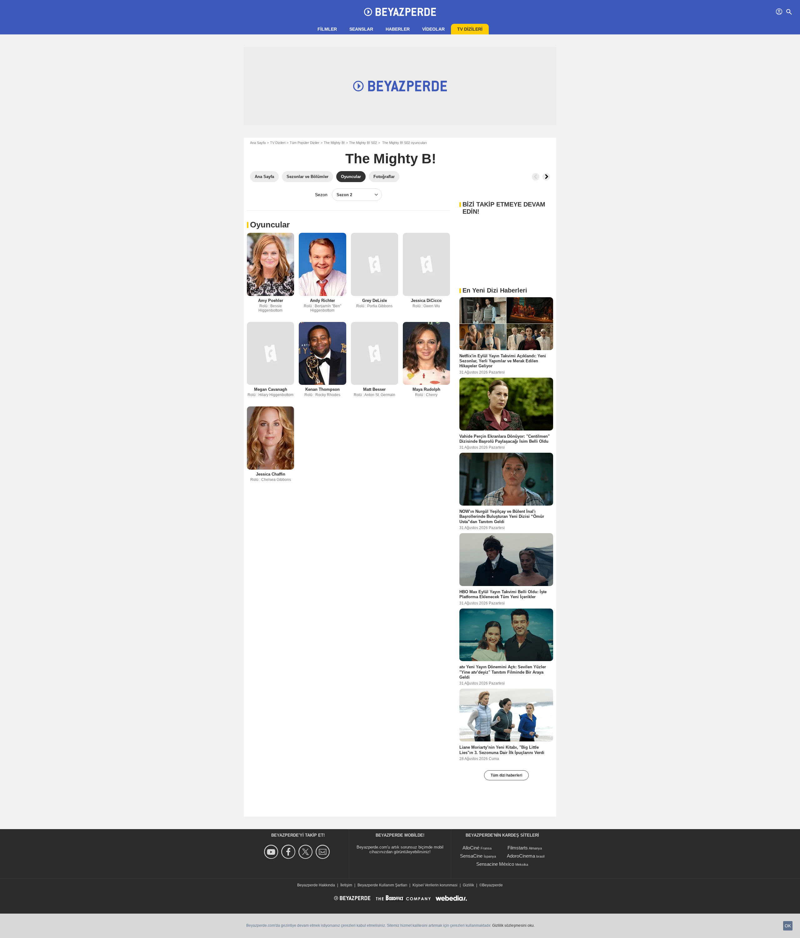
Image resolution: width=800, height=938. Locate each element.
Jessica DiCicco (426, 300)
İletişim (346, 885)
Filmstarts (518, 847)
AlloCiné (470, 847)
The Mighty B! (334, 143)
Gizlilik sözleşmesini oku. (513, 925)
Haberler (398, 29)
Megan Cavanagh (270, 389)
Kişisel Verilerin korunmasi (435, 885)
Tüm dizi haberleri (506, 775)
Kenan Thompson (322, 389)
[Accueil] (400, 12)
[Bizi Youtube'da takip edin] (272, 852)
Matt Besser (374, 389)
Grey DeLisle (374, 300)
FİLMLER (327, 29)
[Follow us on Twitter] (306, 852)
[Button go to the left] (535, 177)
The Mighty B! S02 (363, 143)
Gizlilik (468, 885)
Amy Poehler (270, 300)
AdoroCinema (521, 856)
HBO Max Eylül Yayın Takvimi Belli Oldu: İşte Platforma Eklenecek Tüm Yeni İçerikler (503, 594)
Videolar (433, 29)
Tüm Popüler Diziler (304, 143)
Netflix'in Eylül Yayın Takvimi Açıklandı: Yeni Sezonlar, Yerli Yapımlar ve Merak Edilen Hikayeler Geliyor (502, 361)
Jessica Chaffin (270, 474)
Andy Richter (322, 300)
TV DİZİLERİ (469, 29)
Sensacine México (495, 864)
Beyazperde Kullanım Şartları (382, 885)
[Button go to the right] (546, 177)
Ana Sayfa (258, 143)
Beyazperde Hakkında (316, 885)
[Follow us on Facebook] (289, 852)
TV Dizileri (277, 143)
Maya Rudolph (426, 389)
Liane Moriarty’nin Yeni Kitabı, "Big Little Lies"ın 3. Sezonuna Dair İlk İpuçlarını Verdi (501, 750)
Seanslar (361, 29)
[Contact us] (324, 852)
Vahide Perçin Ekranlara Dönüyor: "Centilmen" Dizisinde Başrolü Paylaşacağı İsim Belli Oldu (504, 438)
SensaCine (471, 856)
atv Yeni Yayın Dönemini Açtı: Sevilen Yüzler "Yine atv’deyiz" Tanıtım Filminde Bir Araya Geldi (502, 672)
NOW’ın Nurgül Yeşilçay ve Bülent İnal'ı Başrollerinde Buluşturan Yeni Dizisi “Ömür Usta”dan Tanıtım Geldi (501, 516)
